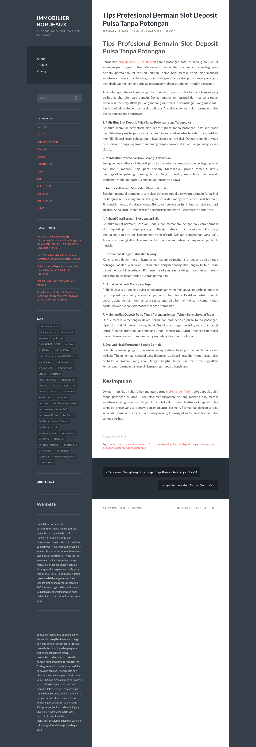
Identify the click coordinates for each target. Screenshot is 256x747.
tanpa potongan (137, 447)
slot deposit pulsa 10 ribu (137, 62)
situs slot (43, 385)
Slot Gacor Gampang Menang (53, 421)
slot (39, 178)
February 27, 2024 (115, 31)
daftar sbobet (66, 332)
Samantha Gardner (146, 31)
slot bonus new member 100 (53, 409)
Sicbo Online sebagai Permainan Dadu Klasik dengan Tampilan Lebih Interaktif (58, 269)
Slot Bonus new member (65, 403)
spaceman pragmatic (63, 456)
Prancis (41, 156)
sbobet (41, 171)
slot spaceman (70, 444)
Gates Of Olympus (47, 141)
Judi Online (44, 350)
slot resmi (59, 438)
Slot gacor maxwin (48, 433)
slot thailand (62, 450)
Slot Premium (44, 200)
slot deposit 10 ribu (48, 415)
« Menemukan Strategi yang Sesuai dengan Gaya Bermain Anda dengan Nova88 (151, 472)
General (41, 149)
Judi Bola (68, 344)
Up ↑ (215, 508)
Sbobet (42, 373)
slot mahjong (68, 433)
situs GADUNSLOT (48, 379)
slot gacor (42, 193)
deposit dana (116, 444)
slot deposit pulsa (166, 444)
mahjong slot (45, 362)
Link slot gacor (46, 356)
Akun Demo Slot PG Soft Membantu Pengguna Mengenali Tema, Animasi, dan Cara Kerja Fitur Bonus (57, 295)
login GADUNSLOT (67, 356)
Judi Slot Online (62, 350)
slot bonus (44, 403)
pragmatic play (65, 367)
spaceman (44, 456)
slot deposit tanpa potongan (193, 444)
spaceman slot (46, 462)
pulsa (128, 444)
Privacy (41, 71)
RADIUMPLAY (45, 163)
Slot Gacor (68, 415)
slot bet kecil (62, 397)
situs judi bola (69, 379)
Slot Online (44, 438)
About (41, 59)
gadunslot (43, 338)
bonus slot (42, 127)
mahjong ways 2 (64, 362)
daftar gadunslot (47, 332)
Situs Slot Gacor (60, 385)
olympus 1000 (46, 367)
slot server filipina (181, 391)
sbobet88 (55, 373)
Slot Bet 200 (45, 397)
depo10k (42, 134)
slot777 (54, 391)
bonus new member (48, 326)
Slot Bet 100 (68, 391)
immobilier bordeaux (53, 21)
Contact (42, 65)
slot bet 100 (44, 186)
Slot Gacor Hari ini (48, 427)
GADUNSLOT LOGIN (49, 344)
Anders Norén (199, 508)
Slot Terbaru (45, 450)
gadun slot (58, 338)
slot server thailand (48, 444)
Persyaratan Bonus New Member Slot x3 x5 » (188, 485)
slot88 (40, 208)
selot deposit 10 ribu (143, 444)
